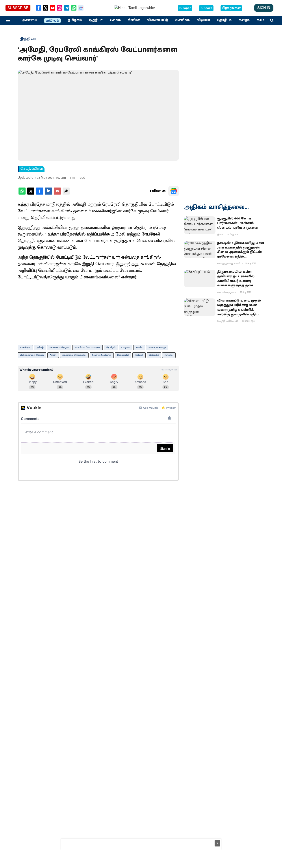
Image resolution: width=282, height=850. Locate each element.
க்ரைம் (244, 20)
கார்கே (139, 347)
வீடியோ (203, 20)
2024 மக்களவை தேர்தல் (32, 355)
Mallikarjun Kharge (157, 347)
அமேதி (40, 347)
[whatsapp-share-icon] (22, 194)
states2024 (154, 355)
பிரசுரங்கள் (231, 8)
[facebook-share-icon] (39, 194)
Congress (125, 347)
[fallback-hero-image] (199, 225)
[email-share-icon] (57, 194)
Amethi (53, 355)
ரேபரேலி (110, 347)
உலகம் (115, 20)
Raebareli (139, 355)
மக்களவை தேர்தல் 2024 (74, 355)
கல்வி (262, 20)
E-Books (206, 8)
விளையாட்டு (157, 20)
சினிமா (134, 20)
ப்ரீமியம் (52, 20)
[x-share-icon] (30, 194)
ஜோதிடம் (224, 20)
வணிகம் (182, 20)
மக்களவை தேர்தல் (59, 347)
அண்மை (29, 20)
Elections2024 (123, 355)
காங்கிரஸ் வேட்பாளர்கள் (87, 347)
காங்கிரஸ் (25, 347)
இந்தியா (95, 20)
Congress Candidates (101, 355)
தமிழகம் (75, 20)
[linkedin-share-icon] (48, 194)
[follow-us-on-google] (173, 191)
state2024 (169, 355)
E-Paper (185, 8)
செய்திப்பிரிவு (31, 169)
